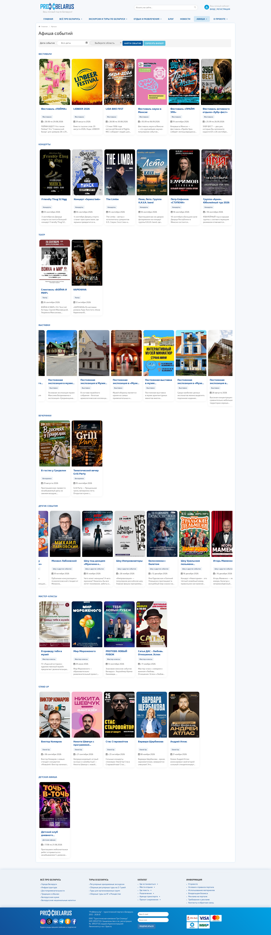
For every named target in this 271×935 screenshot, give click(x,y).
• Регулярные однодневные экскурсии (106, 884)
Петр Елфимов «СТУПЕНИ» (179, 201)
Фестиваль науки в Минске (149, 110)
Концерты (45, 144)
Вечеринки (45, 415)
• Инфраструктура (48, 887)
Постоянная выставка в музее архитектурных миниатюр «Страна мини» (151, 381)
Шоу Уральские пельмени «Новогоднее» (179, 562)
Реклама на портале (197, 896)
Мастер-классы (48, 596)
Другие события (48, 505)
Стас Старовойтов (117, 741)
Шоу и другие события (51, 569)
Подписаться (146, 926)
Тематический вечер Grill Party (86, 472)
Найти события (132, 43)
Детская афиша (48, 777)
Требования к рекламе (199, 899)
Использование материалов (201, 890)
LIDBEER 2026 (81, 108)
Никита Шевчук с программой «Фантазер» (83, 743)
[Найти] (195, 7)
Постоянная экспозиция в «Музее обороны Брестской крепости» (119, 381)
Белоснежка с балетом (146, 562)
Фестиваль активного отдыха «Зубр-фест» (216, 110)
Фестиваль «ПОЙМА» (54, 108)
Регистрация (223, 9)
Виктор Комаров (51, 741)
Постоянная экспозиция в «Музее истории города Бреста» (183, 381)
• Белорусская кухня (49, 897)
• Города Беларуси (48, 884)
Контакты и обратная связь (201, 902)
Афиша (201, 19)
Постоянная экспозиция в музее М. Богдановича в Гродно (53, 381)
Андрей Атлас (178, 741)
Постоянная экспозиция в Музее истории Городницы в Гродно (86, 381)
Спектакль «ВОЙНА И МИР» (54, 291)
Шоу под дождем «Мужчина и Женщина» (84, 562)
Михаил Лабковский (53, 560)
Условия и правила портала (201, 887)
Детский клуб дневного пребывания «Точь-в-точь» (54, 833)
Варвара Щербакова (150, 741)
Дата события (47, 43)
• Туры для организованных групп (104, 890)
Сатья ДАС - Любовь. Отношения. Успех (150, 653)
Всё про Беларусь (69, 19)
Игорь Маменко (212, 560)
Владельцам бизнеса (198, 893)
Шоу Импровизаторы (119, 560)
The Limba (112, 199)
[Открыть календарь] (74, 43)
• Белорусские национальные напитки (58, 900)
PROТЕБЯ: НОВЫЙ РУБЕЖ (116, 653)
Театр (42, 234)
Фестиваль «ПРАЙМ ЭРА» (182, 110)
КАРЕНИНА (80, 289)
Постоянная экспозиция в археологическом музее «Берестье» (214, 381)
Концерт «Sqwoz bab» (86, 199)
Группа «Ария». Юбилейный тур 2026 (216, 201)
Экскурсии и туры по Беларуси (107, 19)
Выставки (44, 325)
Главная (48, 19)
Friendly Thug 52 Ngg (53, 199)
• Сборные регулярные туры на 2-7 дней (107, 887)
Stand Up (44, 686)
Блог (171, 19)
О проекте (219, 19)
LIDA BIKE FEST (114, 108)
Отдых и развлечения (146, 19)
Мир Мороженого (84, 651)
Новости (185, 19)
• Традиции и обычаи (49, 894)
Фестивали (45, 54)
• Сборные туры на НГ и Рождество (105, 894)
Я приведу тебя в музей (51, 653)
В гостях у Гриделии (53, 470)
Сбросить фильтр (154, 43)
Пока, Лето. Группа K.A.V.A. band (149, 201)
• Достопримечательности (52, 890)
